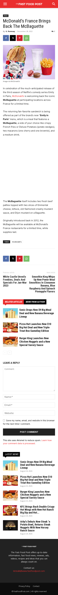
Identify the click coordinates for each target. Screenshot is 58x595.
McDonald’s (18, 96)
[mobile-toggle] (5, 4)
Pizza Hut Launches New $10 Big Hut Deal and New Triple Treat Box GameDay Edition (35, 327)
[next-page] (9, 353)
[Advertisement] (29, 169)
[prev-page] (5, 353)
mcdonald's (17, 242)
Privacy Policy (24, 586)
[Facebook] (6, 38)
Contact (36, 586)
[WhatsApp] (26, 38)
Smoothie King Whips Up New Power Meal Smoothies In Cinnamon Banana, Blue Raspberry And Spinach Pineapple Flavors (42, 284)
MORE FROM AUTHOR (35, 302)
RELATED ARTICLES (13, 302)
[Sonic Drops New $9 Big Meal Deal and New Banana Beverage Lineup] (10, 313)
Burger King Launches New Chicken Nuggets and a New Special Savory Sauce (34, 342)
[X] (13, 38)
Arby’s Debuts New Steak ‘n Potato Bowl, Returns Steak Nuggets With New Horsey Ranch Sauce (35, 526)
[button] (54, 4)
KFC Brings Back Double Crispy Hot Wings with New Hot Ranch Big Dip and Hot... (37, 509)
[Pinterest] (20, 38)
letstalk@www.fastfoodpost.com (29, 571)
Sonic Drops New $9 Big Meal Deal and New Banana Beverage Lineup (36, 313)
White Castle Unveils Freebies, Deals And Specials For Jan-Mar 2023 (15, 281)
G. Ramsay (10, 31)
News (6, 16)
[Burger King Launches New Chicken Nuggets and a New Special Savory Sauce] (10, 342)
